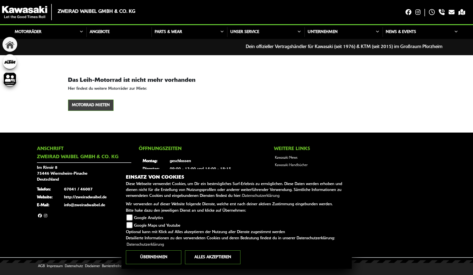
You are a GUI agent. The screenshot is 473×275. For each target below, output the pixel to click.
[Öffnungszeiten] (432, 12)
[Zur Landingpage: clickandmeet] (9, 78)
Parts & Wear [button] (168, 32)
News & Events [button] (401, 32)
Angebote (100, 32)
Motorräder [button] (28, 32)
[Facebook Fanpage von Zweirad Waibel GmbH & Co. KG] (408, 12)
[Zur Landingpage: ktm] (9, 61)
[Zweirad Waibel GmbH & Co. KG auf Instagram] (417, 12)
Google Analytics (148, 218)
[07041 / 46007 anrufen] (442, 12)
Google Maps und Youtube (157, 226)
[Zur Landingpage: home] (9, 44)
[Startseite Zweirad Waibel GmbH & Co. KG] (24, 12)
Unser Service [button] (244, 32)
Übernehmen (153, 257)
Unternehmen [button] (323, 32)
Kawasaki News (286, 158)
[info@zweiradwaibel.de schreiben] (451, 12)
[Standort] (461, 12)
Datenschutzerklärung (261, 196)
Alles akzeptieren (212, 257)
